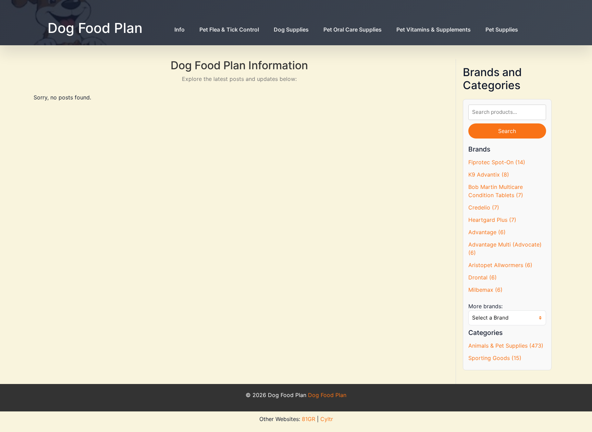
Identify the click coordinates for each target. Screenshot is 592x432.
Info (179, 29)
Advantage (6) (487, 232)
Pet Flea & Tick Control (229, 29)
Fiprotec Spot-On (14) (496, 162)
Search (507, 131)
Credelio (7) (483, 207)
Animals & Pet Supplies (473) (505, 345)
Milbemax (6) (485, 289)
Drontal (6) (482, 277)
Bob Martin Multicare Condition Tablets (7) (495, 191)
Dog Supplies (291, 29)
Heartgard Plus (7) (492, 219)
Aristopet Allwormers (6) (500, 265)
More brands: (485, 306)
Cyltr (326, 419)
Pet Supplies (501, 29)
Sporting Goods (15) (494, 358)
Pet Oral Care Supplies (352, 29)
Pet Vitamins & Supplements (433, 29)
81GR (308, 419)
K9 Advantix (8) (488, 174)
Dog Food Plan (95, 28)
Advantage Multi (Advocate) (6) (505, 248)
